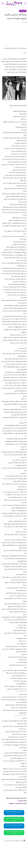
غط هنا (19, 801)
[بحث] (2, 3)
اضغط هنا (11, 803)
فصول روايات (22, 11)
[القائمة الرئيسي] (25, 3)
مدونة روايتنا (7, 841)
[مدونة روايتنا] (14, 3)
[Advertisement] (14, 32)
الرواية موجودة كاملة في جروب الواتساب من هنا (14, 819)
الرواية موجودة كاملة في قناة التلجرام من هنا (14, 812)
